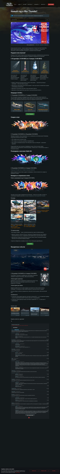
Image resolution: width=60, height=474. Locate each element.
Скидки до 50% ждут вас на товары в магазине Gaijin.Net (23, 169)
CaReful (16, 336)
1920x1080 (37, 44)
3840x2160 (46, 44)
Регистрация (51, 4)
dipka (12, 358)
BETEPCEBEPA (17, 346)
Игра (15, 4)
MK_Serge (13, 394)
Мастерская (30, 4)
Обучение (24, 4)
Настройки (53, 470)
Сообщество (36, 4)
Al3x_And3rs (13, 349)
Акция (47, 19)
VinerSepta (13, 379)
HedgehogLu (17, 382)
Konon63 (16, 352)
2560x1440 (42, 44)
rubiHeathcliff (17, 397)
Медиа (19, 4)
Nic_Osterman (14, 339)
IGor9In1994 (13, 391)
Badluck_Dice (17, 361)
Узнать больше (18, 472)
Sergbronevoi (17, 385)
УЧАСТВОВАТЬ (30, 114)
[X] (11, 321)
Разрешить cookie (43, 470)
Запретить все (34, 470)
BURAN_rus (17, 376)
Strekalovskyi (13, 370)
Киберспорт (43, 4)
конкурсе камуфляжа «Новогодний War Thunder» (35, 195)
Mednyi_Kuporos (17, 354)
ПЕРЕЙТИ (30, 243)
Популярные (15, 327)
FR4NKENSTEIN (14, 388)
